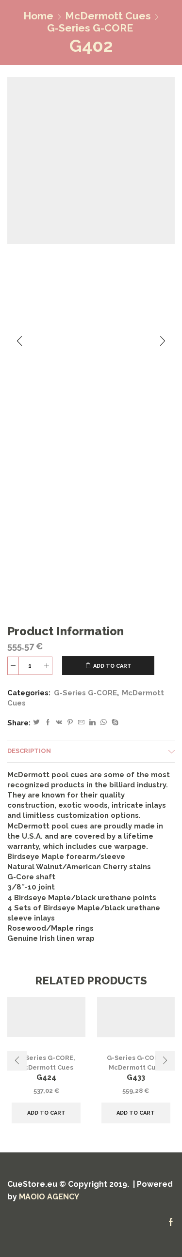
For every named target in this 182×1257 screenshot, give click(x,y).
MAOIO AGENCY (49, 1196)
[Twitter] (36, 722)
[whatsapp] (103, 722)
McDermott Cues (108, 16)
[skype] (113, 722)
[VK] (59, 722)
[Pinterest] (70, 722)
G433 (136, 1077)
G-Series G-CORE (90, 28)
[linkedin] (92, 722)
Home (38, 16)
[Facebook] (47, 722)
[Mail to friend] (81, 722)
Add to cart (112, 666)
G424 (46, 1077)
